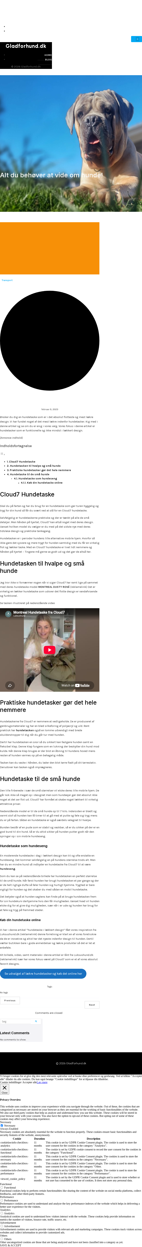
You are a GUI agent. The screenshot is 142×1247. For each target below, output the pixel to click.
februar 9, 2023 (49, 409)
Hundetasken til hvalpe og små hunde (35, 465)
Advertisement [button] (8, 1222)
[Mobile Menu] (136, 39)
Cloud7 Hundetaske (22, 461)
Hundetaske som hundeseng (37, 478)
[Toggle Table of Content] (2, 454)
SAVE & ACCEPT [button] (10, 1245)
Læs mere (42, 1082)
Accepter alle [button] (29, 1082)
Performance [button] (7, 1196)
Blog (138, 31)
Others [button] (3, 1235)
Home (138, 26)
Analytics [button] (5, 1209)
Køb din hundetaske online (45, 482)
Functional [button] (6, 1184)
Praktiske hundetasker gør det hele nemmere (40, 470)
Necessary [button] (5, 1122)
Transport (7, 280)
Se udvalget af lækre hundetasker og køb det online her (43, 974)
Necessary (9, 1125)
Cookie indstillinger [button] (10, 1082)
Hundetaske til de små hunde (29, 474)
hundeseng (7, 868)
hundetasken (25, 730)
